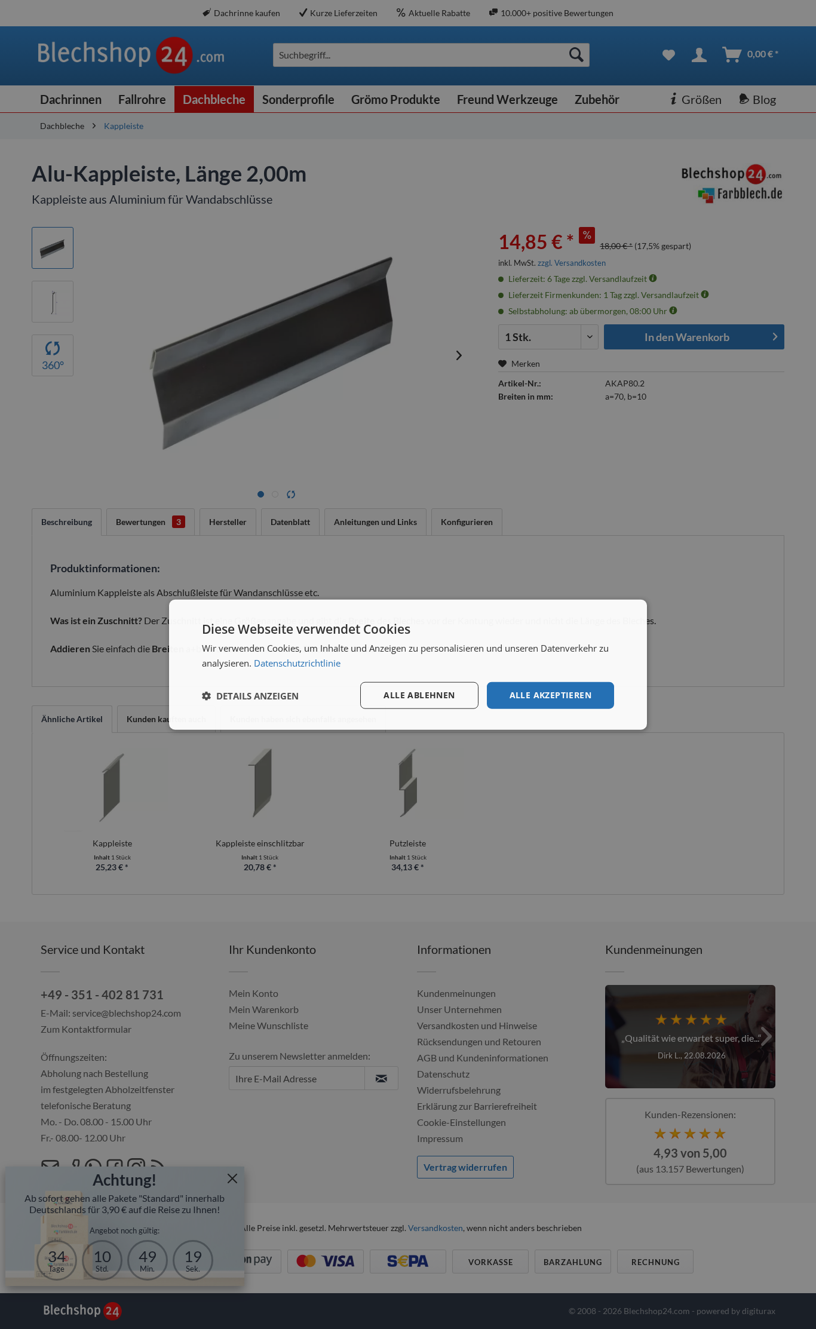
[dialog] (408, 664)
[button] (250, 695)
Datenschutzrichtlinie (297, 662)
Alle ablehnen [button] (419, 695)
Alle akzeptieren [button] (550, 695)
